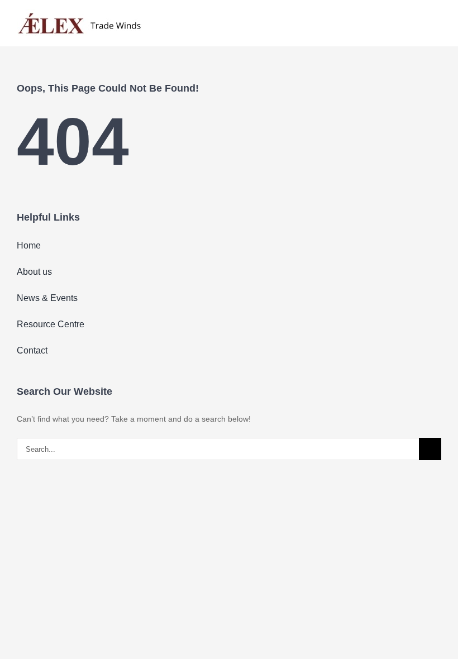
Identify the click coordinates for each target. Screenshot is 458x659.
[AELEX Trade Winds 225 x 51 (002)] (79, 12)
